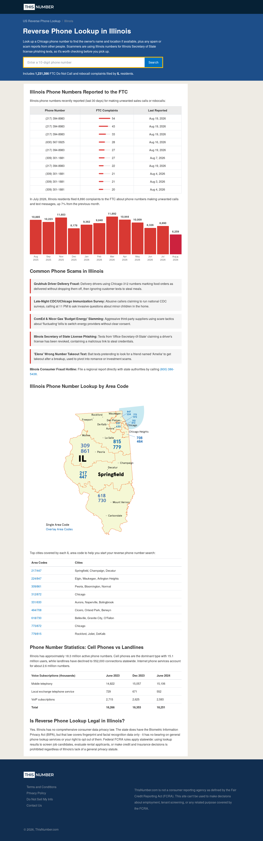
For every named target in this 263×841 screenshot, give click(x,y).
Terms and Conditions (41, 787)
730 (39, 618)
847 (39, 578)
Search (153, 62)
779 (33, 634)
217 (33, 570)
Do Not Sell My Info (40, 799)
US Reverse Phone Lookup (41, 21)
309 (33, 586)
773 (33, 626)
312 (33, 594)
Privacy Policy (36, 793)
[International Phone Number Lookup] (39, 7)
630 (39, 602)
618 (33, 618)
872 (39, 594)
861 (39, 586)
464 (33, 610)
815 (39, 634)
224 (33, 578)
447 (39, 570)
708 (39, 610)
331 (33, 602)
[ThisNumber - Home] (39, 776)
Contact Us (34, 805)
